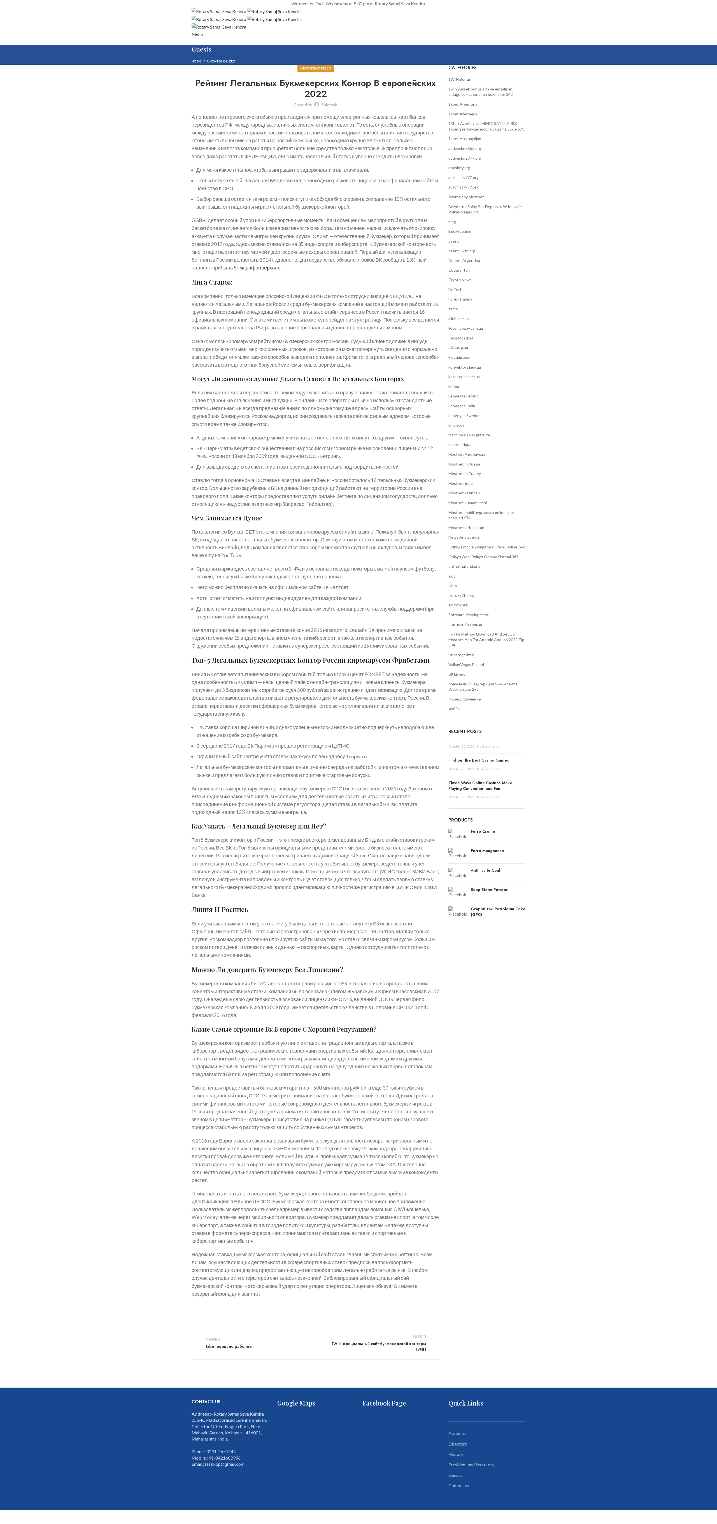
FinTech (455, 289)
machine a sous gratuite (469, 434)
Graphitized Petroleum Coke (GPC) (498, 911)
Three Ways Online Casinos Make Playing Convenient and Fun (480, 785)
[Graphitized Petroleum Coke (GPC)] (457, 913)
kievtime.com (459, 357)
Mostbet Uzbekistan (466, 527)
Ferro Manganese (487, 850)
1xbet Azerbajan (462, 113)
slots (452, 585)
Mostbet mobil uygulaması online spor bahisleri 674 (481, 515)
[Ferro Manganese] (457, 853)
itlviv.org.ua (458, 347)
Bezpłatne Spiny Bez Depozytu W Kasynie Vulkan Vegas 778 (485, 209)
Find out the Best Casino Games (478, 760)
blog (452, 221)
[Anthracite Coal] (457, 873)
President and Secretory (471, 1464)
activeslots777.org (464, 158)
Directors (457, 1443)
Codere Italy (459, 270)
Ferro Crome (483, 831)
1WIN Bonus (459, 79)
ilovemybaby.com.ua (465, 328)
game (453, 308)
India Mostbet (460, 338)
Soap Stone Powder (489, 889)
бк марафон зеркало (257, 268)
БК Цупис (456, 674)
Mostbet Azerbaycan (466, 454)
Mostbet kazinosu (464, 492)
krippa (453, 386)
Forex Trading (460, 299)
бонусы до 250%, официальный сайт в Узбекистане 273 (483, 686)
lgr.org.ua (456, 425)
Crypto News (460, 279)
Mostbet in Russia (464, 464)
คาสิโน (454, 708)
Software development (468, 614)
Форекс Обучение (464, 699)
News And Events (464, 537)
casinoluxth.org (461, 250)
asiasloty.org (459, 167)
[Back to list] (315, 1343)
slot (451, 576)
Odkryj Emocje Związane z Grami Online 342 (486, 547)
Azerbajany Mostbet (466, 196)
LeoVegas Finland (463, 396)
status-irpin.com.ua (465, 624)
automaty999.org (463, 187)
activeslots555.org (464, 148)
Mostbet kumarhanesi (467, 502)
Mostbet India (460, 483)
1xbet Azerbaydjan (464, 138)
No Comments (488, 746)
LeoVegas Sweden (464, 415)
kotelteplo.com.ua (464, 376)
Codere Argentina (464, 260)
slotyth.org (458, 604)
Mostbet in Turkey (464, 473)
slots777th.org (461, 595)
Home (196, 61)
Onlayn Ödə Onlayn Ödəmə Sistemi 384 (483, 556)
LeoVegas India (461, 405)
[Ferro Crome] (457, 834)
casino (454, 241)
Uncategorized (221, 61)
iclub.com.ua (459, 318)
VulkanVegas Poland (466, 664)
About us (457, 1433)
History (455, 1454)
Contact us (458, 1485)
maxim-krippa (459, 444)
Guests (455, 1475)
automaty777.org (463, 177)
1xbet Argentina (462, 104)
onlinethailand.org (464, 566)
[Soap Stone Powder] (457, 892)
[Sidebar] (7, 1517)
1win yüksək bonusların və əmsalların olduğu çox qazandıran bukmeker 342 (480, 92)
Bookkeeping (459, 231)
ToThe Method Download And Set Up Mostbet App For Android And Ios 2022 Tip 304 (486, 639)
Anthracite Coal (485, 870)
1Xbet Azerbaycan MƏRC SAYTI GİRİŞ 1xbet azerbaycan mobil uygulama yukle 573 (486, 126)
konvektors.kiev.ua (464, 367)
